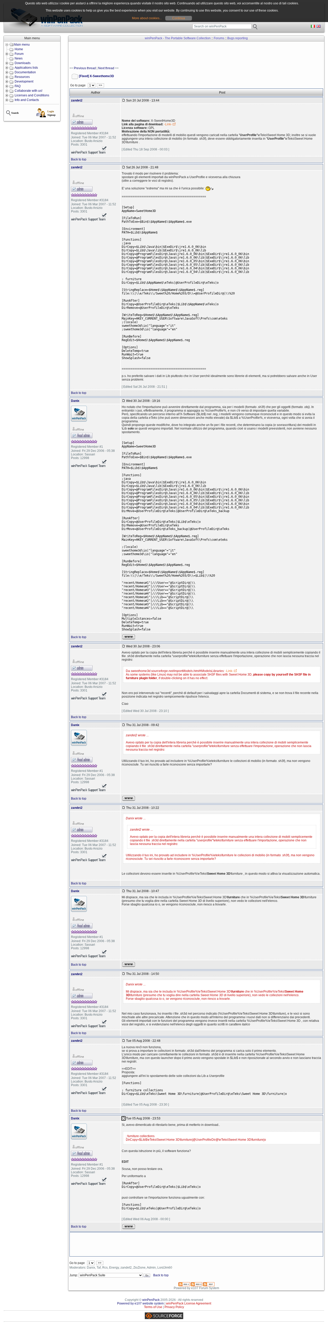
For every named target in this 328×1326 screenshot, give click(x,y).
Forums (219, 38)
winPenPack (151, 1300)
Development (24, 81)
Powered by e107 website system (140, 1303)
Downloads (22, 63)
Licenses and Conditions (32, 95)
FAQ (17, 86)
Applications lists (26, 67)
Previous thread (85, 68)
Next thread (106, 68)
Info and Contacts (27, 100)
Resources (22, 77)
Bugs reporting (237, 38)
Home (19, 49)
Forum (19, 54)
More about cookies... (147, 18)
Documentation (25, 72)
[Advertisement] (162, 54)
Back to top (78, 159)
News (19, 58)
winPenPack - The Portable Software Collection (178, 38)
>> (100, 85)
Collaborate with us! (28, 91)
